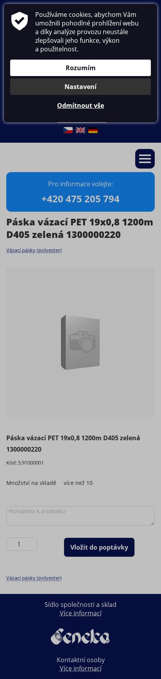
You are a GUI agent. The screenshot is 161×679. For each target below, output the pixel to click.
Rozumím (81, 68)
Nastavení (80, 86)
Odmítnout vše (80, 105)
